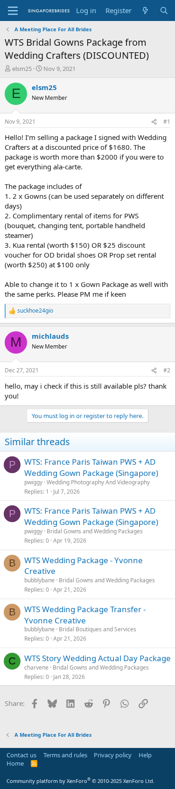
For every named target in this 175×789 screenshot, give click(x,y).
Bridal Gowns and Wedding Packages (95, 531)
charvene (36, 667)
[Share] (154, 122)
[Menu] (13, 10)
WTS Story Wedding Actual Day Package (97, 658)
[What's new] (145, 10)
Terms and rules (65, 755)
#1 (166, 122)
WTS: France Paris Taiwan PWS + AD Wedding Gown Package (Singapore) (91, 467)
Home (15, 763)
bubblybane (39, 580)
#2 (166, 370)
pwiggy (33, 482)
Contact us (21, 755)
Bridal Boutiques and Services (97, 629)
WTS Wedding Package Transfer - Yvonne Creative (85, 615)
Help (145, 755)
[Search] (164, 10)
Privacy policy (113, 755)
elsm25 (22, 68)
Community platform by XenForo (80, 780)
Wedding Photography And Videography (98, 482)
